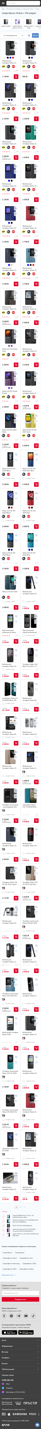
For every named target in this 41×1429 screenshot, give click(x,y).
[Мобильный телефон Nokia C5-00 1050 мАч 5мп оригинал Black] (30, 1062)
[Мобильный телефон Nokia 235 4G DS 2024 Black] (10, 297)
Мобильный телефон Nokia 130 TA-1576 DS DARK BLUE (9, 269)
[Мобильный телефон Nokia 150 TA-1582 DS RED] (30, 213)
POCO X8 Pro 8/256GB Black (22, 1225)
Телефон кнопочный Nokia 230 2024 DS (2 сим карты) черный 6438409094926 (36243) (10, 1111)
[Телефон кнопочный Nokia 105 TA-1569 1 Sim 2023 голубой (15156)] (10, 1062)
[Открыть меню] (3, 3)
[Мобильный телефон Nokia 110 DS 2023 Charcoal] (30, 378)
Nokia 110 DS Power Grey (10, 350)
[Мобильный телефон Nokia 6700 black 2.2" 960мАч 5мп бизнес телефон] (30, 984)
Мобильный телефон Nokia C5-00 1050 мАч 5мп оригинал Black (30, 1072)
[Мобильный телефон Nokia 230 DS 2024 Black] (30, 336)
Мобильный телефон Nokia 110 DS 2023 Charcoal (30, 392)
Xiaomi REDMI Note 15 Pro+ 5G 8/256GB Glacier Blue (23, 1216)
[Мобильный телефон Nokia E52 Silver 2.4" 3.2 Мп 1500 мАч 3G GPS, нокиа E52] (30, 723)
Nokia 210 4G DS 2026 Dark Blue (29, 470)
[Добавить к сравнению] (16, 43)
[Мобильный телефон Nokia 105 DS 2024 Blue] (10, 171)
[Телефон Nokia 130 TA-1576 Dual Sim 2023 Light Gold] (30, 873)
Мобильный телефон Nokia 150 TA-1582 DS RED (30, 227)
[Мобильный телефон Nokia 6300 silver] (10, 911)
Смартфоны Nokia (26, 1269)
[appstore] (9, 1332)
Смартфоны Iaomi (10, 1258)
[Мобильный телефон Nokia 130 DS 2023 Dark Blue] (10, 834)
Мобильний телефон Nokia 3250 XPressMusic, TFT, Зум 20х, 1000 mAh (10, 1033)
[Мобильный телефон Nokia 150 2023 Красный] (30, 1100)
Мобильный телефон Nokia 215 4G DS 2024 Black (30, 308)
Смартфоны (7, 1252)
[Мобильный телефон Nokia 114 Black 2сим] (10, 950)
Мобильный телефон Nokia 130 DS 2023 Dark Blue (9, 845)
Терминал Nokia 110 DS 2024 (10, 1150)
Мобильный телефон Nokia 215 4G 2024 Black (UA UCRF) (30, 1150)
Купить (16, 76)
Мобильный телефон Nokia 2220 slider (30, 1188)
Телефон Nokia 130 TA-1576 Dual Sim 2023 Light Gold (30, 883)
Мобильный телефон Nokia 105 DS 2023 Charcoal (9, 143)
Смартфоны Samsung (11, 1263)
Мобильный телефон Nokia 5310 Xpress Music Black (30, 593)
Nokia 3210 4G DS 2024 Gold (29, 431)
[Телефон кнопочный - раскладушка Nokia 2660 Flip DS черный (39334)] (10, 795)
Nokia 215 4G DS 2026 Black (8, 512)
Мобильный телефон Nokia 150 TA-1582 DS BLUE (30, 269)
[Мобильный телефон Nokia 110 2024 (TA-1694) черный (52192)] (30, 757)
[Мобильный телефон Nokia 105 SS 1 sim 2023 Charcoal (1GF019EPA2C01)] (30, 1023)
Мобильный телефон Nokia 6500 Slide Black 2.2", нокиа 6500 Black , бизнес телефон (10, 733)
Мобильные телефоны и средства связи (19, 9)
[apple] (9, 1414)
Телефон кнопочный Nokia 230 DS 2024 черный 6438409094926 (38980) (30, 922)
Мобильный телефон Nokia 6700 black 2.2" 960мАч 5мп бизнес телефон (31, 995)
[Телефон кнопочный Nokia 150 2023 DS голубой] (10, 984)
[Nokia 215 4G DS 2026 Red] (30, 498)
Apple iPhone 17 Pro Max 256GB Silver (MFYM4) (26, 1235)
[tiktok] (33, 1316)
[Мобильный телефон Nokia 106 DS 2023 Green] (30, 132)
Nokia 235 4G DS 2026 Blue (29, 554)
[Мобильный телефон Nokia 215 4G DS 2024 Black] (30, 297)
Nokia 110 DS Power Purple (10, 392)
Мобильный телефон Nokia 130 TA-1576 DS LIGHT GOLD (9, 767)
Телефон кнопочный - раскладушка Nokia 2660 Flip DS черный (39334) (10, 806)
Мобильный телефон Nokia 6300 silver (10, 922)
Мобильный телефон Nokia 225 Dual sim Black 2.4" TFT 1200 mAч (9, 665)
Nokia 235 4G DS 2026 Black (8, 554)
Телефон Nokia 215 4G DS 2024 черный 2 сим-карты (10, 883)
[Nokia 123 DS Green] (10, 582)
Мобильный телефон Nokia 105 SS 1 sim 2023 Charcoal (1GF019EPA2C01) (30, 1033)
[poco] (32, 1414)
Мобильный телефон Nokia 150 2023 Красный (30, 1111)
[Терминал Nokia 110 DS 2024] (10, 1139)
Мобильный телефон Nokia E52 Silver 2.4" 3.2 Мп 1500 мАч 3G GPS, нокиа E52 (30, 733)
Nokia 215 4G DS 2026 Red (29, 512)
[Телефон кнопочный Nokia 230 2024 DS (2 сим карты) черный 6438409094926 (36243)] (10, 1100)
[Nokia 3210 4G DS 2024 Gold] (30, 420)
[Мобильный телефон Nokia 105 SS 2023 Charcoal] (30, 48)
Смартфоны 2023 (29, 1263)
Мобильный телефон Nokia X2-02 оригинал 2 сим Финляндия (30, 845)
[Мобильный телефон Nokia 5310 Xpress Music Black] (30, 582)
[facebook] (4, 1316)
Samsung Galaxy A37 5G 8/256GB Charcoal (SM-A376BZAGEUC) (24, 1230)
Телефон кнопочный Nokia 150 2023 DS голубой (10, 995)
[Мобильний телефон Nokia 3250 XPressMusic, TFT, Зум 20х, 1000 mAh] (10, 1023)
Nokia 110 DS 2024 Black (9, 431)
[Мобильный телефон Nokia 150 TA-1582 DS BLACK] (10, 48)
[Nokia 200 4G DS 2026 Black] (10, 459)
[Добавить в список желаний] (16, 48)
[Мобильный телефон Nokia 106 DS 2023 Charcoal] (30, 171)
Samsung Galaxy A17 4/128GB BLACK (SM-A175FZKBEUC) (25, 1221)
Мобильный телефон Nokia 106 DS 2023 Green (30, 143)
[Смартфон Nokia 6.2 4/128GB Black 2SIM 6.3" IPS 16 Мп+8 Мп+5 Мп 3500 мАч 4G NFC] (10, 689)
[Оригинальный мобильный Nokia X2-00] (10, 621)
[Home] (3, 9)
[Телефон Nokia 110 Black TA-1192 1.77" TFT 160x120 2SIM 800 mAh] (30, 655)
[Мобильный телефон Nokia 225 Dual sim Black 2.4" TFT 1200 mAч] (10, 655)
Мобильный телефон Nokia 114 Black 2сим (9, 961)
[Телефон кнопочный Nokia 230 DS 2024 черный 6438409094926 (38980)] (30, 911)
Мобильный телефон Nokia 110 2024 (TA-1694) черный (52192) (30, 767)
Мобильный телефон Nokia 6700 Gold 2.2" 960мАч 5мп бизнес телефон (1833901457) (10, 1188)
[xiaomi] (3, 1414)
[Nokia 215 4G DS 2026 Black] (10, 498)
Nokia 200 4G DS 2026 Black (8, 470)
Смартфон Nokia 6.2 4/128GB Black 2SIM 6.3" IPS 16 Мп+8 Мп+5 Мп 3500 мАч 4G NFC (10, 699)
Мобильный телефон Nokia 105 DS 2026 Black (9, 104)
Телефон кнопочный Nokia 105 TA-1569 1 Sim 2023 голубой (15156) (10, 1072)
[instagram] (11, 1316)
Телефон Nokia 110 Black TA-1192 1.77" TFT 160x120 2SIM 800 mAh (30, 665)
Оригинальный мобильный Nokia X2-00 (9, 631)
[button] (29, 35)
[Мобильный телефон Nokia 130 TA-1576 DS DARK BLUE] (10, 255)
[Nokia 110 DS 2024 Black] (10, 420)
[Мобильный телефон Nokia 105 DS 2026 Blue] (10, 213)
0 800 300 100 (7, 1380)
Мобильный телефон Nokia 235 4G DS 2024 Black (9, 308)
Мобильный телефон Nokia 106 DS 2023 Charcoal (30, 185)
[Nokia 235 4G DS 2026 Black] (10, 540)
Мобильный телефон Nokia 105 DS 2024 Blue (9, 185)
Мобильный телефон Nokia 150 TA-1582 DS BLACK (9, 62)
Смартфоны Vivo (26, 1258)
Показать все (7, 1275)
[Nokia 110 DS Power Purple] (10, 378)
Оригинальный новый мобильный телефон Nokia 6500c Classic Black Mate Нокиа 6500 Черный (30, 631)
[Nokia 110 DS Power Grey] (10, 336)
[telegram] (18, 1316)
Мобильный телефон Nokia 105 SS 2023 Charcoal (30, 62)
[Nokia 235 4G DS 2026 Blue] (30, 540)
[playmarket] (26, 1332)
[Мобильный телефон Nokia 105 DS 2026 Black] (10, 90)
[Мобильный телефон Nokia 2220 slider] (30, 1178)
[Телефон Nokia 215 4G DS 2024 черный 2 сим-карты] (10, 873)
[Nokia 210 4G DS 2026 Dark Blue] (30, 459)
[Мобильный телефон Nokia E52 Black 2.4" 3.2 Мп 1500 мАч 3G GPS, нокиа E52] (30, 689)
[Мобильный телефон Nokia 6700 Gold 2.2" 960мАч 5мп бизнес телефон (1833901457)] (10, 1178)
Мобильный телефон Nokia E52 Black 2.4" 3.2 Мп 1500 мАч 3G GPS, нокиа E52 (30, 699)
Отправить (8, 3)
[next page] (25, 1207)
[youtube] (26, 1316)
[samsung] (20, 1414)
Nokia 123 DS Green (10, 592)
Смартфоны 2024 (9, 1269)
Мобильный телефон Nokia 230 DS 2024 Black (30, 350)
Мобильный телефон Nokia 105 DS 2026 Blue (9, 227)
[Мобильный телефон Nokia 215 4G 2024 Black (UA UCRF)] (30, 1139)
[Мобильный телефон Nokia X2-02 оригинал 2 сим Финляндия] (30, 834)
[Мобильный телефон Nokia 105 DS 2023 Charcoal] (10, 132)
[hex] (8, 58)
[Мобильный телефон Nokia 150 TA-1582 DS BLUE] (30, 255)
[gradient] (12, 265)
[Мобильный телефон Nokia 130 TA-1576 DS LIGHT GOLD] (10, 757)
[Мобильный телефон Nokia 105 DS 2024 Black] (30, 90)
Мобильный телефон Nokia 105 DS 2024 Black (30, 104)
